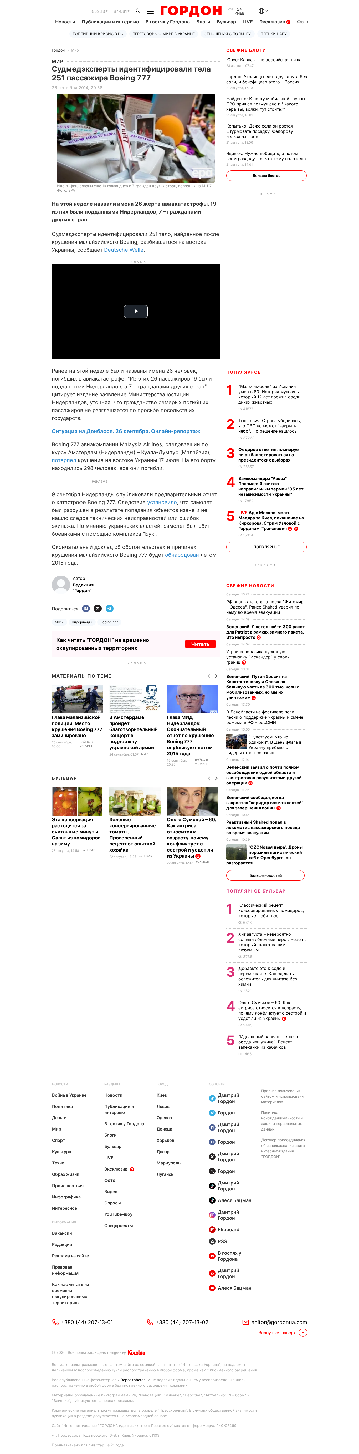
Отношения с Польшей (228, 34)
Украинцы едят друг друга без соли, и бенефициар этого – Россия (266, 79)
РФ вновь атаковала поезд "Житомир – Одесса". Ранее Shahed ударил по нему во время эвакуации (265, 607)
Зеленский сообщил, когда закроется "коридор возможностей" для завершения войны (264, 802)
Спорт (58, 1140)
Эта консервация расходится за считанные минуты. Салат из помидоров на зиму (76, 832)
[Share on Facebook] (86, 609)
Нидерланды (82, 622)
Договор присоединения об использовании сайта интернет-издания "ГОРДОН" (283, 1148)
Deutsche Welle (123, 250)
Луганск (165, 1174)
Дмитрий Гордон (228, 1098)
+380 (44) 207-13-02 (182, 1322)
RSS (222, 1241)
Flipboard (228, 1229)
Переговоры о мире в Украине (163, 34)
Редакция (62, 1244)
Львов (163, 1106)
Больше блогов (266, 175)
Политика (62, 1106)
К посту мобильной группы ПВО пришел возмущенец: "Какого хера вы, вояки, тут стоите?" (265, 104)
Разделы (112, 1084)
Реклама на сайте (70, 1255)
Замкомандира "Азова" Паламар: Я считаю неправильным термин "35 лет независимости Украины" (271, 486)
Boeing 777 (109, 622)
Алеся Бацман (235, 1200)
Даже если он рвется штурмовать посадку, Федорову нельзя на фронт (259, 131)
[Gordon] (191, 11)
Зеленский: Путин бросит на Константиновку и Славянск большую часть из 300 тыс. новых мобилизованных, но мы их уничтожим (262, 687)
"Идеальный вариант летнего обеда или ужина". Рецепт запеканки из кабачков (268, 1042)
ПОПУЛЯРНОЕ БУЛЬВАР (256, 891)
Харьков (165, 1140)
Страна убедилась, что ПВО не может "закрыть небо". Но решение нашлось (269, 426)
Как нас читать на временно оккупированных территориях (70, 1293)
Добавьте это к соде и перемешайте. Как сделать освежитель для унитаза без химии (267, 976)
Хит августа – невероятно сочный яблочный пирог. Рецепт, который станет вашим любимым (272, 942)
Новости (65, 21)
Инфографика (66, 1196)
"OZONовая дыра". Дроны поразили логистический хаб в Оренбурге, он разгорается (264, 854)
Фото (109, 1180)
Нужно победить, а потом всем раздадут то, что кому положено (266, 156)
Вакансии (62, 1233)
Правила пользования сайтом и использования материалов (283, 1096)
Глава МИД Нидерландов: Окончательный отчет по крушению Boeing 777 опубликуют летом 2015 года (190, 735)
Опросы (112, 1202)
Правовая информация (65, 1270)
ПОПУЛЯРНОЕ (243, 372)
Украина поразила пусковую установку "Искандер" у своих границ (258, 657)
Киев (162, 1095)
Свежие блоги (246, 50)
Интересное (64, 1208)
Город (162, 1084)
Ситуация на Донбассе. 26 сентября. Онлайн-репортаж (126, 431)
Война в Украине (86, 744)
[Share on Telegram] (110, 609)
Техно (58, 1163)
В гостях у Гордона (168, 21)
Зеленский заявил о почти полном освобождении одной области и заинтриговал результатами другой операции (264, 775)
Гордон (58, 50)
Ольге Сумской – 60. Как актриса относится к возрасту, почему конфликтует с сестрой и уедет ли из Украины (191, 838)
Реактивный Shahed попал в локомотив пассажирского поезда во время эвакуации (263, 827)
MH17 (59, 622)
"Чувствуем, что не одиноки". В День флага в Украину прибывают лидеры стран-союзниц (263, 744)
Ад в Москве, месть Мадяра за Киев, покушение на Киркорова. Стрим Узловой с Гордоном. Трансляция (271, 520)
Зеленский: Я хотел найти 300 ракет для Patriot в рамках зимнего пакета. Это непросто (265, 632)
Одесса (164, 1117)
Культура (61, 1151)
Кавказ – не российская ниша (264, 59)
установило (162, 502)
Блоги (203, 21)
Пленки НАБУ (273, 34)
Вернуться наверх (277, 1332)
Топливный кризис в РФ (98, 34)
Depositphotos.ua (135, 1379)
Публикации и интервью (110, 21)
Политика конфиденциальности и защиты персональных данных (282, 1120)
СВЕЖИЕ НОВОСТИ (250, 585)
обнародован (182, 555)
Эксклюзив (272, 21)
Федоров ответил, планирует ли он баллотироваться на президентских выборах (269, 455)
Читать (200, 644)
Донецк (164, 1129)
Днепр (163, 1151)
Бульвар (226, 21)
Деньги (59, 1117)
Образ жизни (65, 1174)
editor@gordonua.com (279, 1322)
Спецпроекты (118, 1225)
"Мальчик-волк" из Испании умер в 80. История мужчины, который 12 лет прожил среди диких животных (269, 394)
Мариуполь (169, 1163)
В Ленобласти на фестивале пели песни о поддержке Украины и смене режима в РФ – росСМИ (264, 717)
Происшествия (68, 1185)
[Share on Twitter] (98, 609)
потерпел (65, 460)
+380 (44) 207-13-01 (87, 1322)
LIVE (248, 21)
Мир (75, 50)
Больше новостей (265, 875)
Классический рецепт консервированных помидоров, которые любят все (271, 910)
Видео (110, 1191)
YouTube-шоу (118, 1214)
